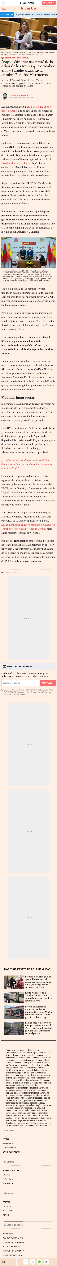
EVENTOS (6, 1175)
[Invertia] (28, 8)
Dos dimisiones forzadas (14, 163)
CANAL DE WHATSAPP (11, 1152)
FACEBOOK (7, 1206)
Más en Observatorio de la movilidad (27, 969)
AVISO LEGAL (8, 1233)
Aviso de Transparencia (13, 1251)
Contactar (9, 1162)
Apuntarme (47, 683)
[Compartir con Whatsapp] (40, 1262)
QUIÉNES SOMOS (9, 1147)
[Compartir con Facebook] (26, 1262)
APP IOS (6, 1139)
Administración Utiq (12, 1255)
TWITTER (6, 1202)
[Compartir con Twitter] (33, 1262)
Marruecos (10, 572)
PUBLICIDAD (8, 1179)
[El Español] (28, 3)
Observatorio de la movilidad (18, 58)
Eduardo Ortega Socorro (19, 95)
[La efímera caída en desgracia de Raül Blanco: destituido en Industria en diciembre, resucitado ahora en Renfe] (27, 464)
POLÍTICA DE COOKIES (11, 1246)
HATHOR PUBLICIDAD (11, 1170)
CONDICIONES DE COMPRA (13, 1242)
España (20, 572)
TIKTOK (6, 1215)
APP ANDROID (8, 1143)
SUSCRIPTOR (8, 1183)
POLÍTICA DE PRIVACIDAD (13, 1238)
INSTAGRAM (8, 1210)
